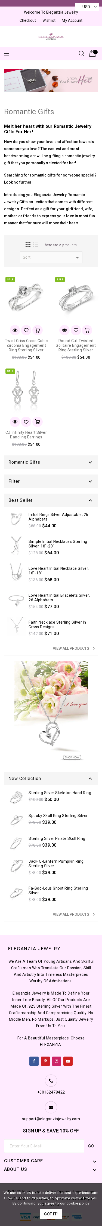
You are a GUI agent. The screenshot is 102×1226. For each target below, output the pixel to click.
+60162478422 (51, 1092)
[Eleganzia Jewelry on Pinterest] (45, 1060)
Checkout (28, 20)
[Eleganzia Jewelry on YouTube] (68, 1060)
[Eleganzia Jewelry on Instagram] (56, 1060)
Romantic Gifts (24, 462)
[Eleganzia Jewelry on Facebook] (34, 1060)
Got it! (51, 1214)
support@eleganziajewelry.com (51, 1119)
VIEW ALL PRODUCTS (74, 648)
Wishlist (49, 20)
